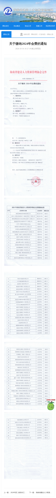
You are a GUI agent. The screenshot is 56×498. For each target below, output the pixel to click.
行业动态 (42, 34)
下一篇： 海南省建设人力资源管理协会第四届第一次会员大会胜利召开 (40, 492)
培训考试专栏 (50, 26)
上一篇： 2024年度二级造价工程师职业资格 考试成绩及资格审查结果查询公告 (16, 492)
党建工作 (39, 26)
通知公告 (6, 34)
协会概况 (17, 26)
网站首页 (5, 26)
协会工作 (28, 26)
